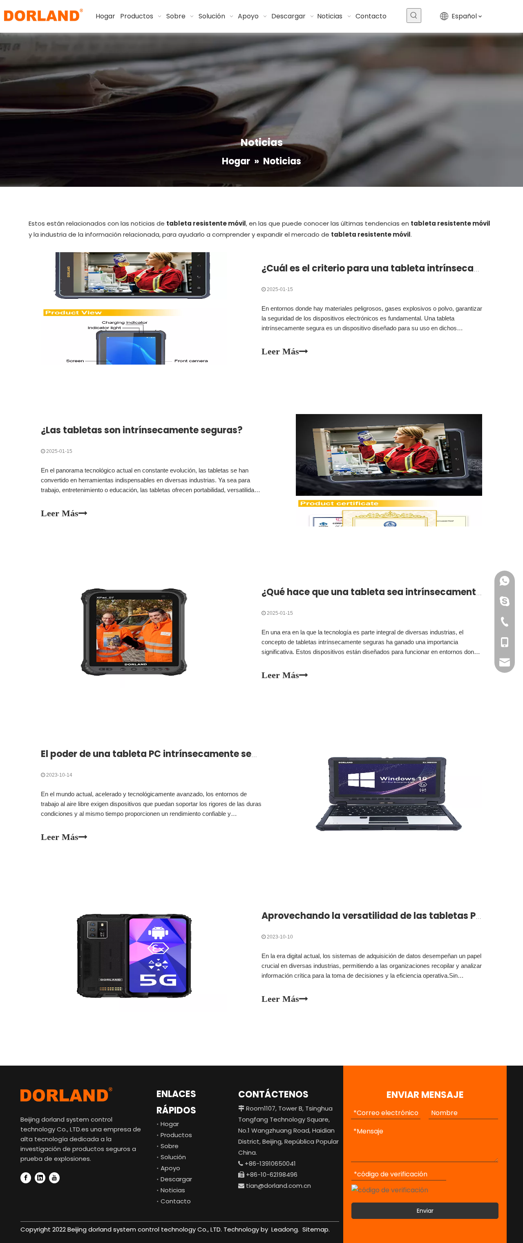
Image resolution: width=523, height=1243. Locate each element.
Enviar (425, 1211)
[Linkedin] (40, 1178)
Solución (173, 1157)
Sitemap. (316, 1229)
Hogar (170, 1124)
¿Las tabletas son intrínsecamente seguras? (142, 430)
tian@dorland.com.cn (278, 1185)
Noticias (173, 1190)
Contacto (176, 1201)
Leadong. (284, 1229)
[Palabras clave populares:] (414, 15)
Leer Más (280, 351)
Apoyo (170, 1168)
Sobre (170, 1146)
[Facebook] (25, 1178)
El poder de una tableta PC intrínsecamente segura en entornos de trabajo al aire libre (236, 754)
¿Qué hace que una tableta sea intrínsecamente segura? (391, 592)
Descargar (176, 1179)
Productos (176, 1135)
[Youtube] (54, 1178)
